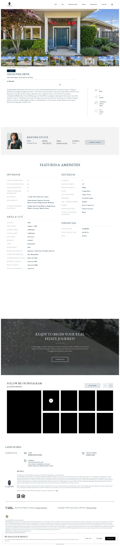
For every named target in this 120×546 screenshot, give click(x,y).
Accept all (110, 538)
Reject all (88, 538)
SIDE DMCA (20, 471)
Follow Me (92, 385)
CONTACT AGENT (95, 142)
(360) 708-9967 (46, 143)
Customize (99, 538)
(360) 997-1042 (90, 455)
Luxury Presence (41, 508)
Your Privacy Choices (60, 544)
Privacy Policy (91, 508)
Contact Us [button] (60, 359)
